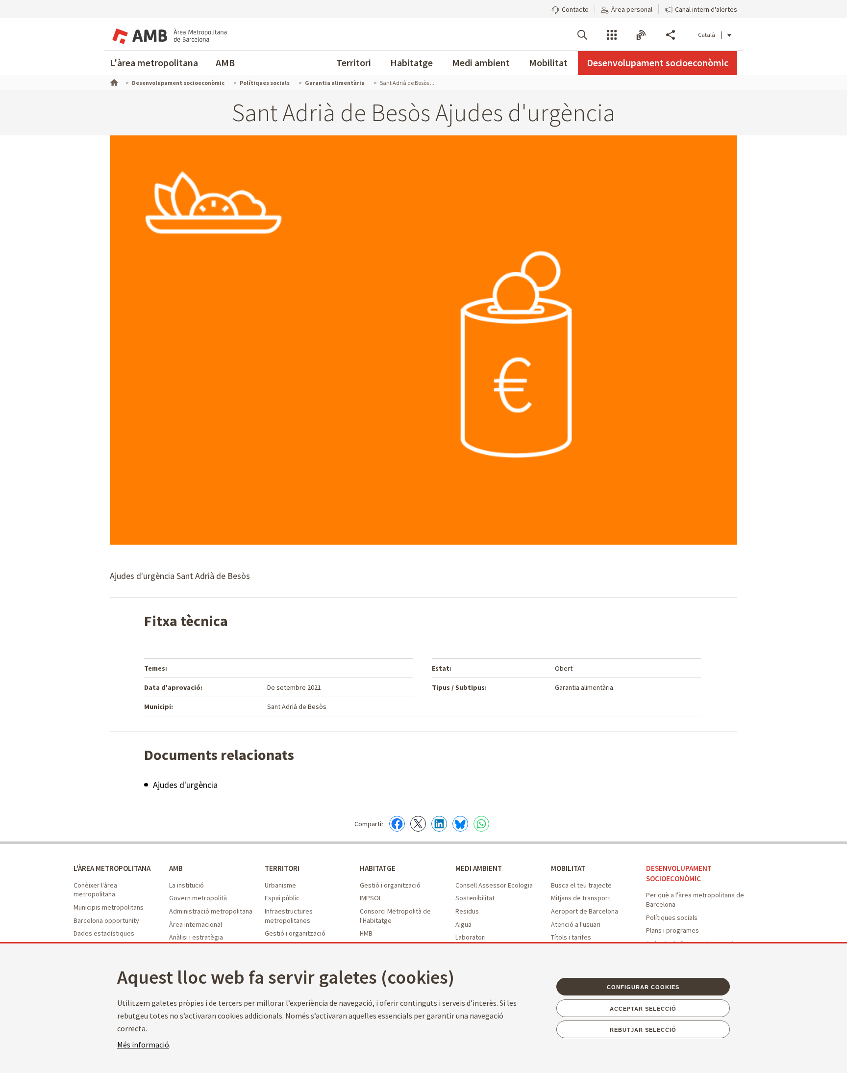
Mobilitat (548, 62)
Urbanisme (280, 885)
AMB (225, 62)
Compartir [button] (670, 35)
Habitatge (411, 62)
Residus (467, 911)
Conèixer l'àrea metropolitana (95, 890)
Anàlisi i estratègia (196, 937)
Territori (353, 62)
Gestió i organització (295, 933)
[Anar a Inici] (113, 81)
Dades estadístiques (104, 933)
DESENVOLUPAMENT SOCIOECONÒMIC (679, 873)
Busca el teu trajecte (581, 885)
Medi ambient (481, 62)
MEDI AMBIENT (478, 868)
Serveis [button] (611, 35)
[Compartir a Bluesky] (460, 824)
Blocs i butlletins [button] (641, 35)
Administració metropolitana (210, 911)
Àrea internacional (195, 924)
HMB (366, 933)
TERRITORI (282, 868)
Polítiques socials (672, 917)
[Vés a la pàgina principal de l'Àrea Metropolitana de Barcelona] (168, 34)
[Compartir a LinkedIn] (439, 824)
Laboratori (470, 937)
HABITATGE (378, 868)
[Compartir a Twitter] (418, 824)
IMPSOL (371, 897)
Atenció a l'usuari (575, 924)
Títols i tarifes (571, 937)
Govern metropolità (198, 897)
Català (706, 34)
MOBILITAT (568, 868)
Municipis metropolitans (109, 907)
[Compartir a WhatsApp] (481, 824)
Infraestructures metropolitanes (289, 916)
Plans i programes (672, 930)
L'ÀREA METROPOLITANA (112, 868)
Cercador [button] (582, 35)
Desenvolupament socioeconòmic (657, 62)
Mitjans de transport (580, 897)
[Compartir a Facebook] (397, 824)
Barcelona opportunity (106, 920)
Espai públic (282, 897)
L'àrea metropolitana (154, 62)
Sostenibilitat (475, 897)
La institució (186, 885)
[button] (570, 8)
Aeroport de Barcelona (584, 911)
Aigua (463, 924)
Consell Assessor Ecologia (494, 885)
